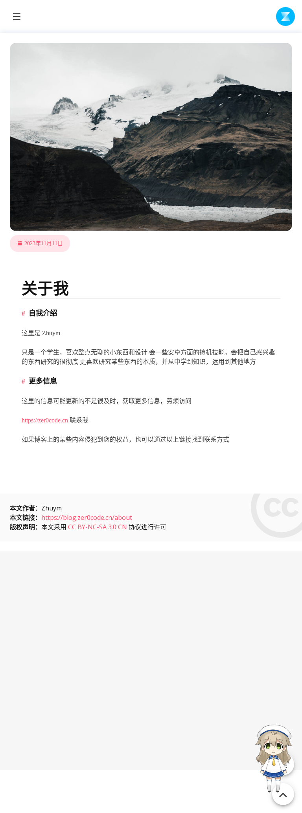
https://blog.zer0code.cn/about (86, 517)
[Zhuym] (285, 16)
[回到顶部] (283, 789)
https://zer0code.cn (45, 420)
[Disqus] (151, 659)
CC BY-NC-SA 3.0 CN (97, 527)
